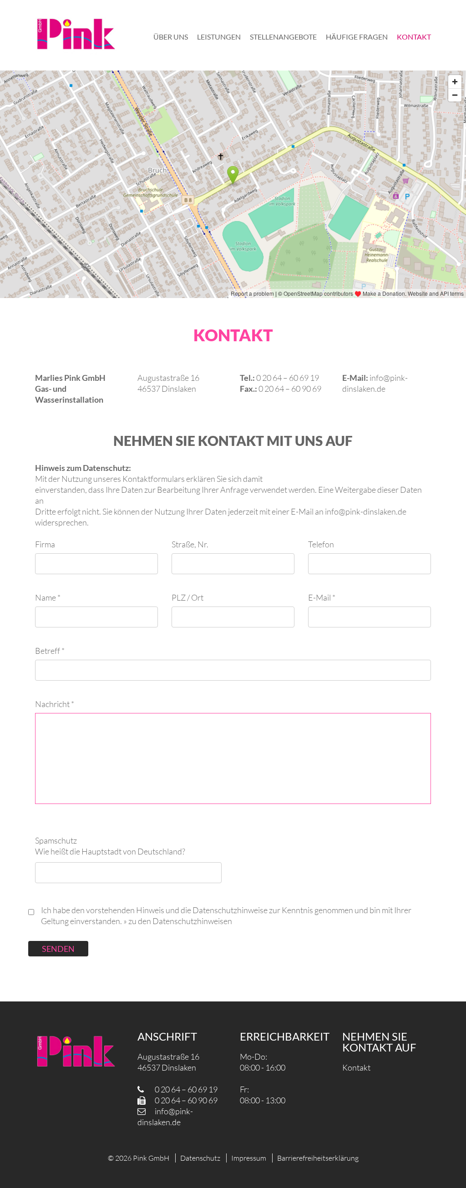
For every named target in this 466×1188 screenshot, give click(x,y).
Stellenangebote (283, 36)
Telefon (321, 544)
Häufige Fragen (357, 36)
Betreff (50, 651)
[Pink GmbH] (76, 35)
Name (48, 597)
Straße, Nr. (190, 544)
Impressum (248, 1158)
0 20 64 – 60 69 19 (186, 1089)
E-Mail (321, 597)
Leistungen (219, 36)
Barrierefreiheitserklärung (318, 1158)
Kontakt (414, 36)
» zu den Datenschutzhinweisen (177, 921)
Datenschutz (200, 1158)
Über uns (170, 36)
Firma (45, 544)
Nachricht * (54, 704)
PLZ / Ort (187, 597)
